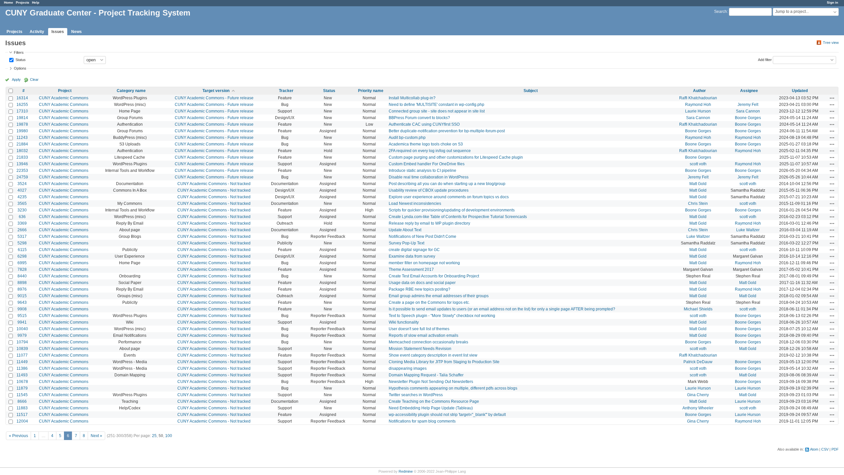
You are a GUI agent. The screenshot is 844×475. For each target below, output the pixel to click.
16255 (22, 104)
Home (8, 2)
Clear (34, 79)
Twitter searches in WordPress (416, 395)
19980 (22, 131)
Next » (96, 435)
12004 (22, 421)
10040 (22, 329)
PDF (835, 449)
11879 (22, 388)
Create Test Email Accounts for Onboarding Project (434, 276)
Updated (800, 90)
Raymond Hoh (698, 104)
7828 (22, 269)
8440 (22, 276)
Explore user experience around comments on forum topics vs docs (449, 197)
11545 (22, 395)
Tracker (286, 90)
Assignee (749, 90)
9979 (22, 335)
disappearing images (408, 368)
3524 (22, 183)
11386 (22, 368)
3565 (22, 203)
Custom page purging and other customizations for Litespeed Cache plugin (456, 157)
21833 (22, 157)
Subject (531, 90)
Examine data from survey (412, 256)
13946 (22, 164)
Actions (832, 98)
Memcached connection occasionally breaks (428, 342)
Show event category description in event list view (433, 355)
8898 (22, 282)
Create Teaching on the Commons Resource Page (434, 401)
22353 (22, 170)
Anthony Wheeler (697, 408)
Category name (131, 90)
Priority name (370, 90)
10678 (22, 381)
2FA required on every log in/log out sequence (430, 150)
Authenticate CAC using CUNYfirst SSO (424, 124)
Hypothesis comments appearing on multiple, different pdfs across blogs (453, 388)
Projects (22, 2)
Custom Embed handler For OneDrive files (427, 164)
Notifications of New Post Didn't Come (422, 236)
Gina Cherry (698, 395)
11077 (22, 355)
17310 (22, 111)
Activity (37, 31)
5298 (22, 243)
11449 (22, 362)
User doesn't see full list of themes (419, 329)
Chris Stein (698, 203)
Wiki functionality (404, 322)
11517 (22, 414)
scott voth (698, 164)
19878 (22, 124)
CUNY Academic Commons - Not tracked (214, 183)
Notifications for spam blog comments (422, 421)
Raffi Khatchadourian (698, 98)
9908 (22, 309)
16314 (22, 98)
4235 (22, 197)
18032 (22, 150)
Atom (814, 449)
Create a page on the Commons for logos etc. (429, 302)
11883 (22, 408)
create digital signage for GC (414, 249)
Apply (16, 79)
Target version (215, 90)
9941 (22, 322)
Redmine (406, 471)
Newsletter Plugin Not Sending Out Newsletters (431, 381)
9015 (22, 296)
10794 (22, 342)
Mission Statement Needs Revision (420, 348)
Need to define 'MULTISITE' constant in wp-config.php (436, 104)
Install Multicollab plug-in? (412, 98)
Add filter (765, 59)
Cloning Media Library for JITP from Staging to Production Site (444, 362)
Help (35, 2)
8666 (22, 401)
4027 (22, 190)
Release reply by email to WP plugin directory (429, 223)
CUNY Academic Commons (63, 98)
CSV (825, 449)
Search (720, 11)
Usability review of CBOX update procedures (428, 190)
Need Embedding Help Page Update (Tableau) (431, 408)
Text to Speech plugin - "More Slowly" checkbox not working (442, 315)
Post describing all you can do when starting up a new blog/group (447, 183)
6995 (22, 263)
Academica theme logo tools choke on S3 (426, 144)
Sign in (832, 2)
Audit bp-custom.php (407, 137)
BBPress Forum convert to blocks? (419, 117)
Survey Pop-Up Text (406, 243)
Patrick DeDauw (697, 362)
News (76, 31)
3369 (22, 223)
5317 (22, 236)
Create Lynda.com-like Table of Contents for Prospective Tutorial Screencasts (458, 216)
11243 (22, 137)
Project (65, 90)
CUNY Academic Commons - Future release (214, 98)
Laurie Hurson (698, 111)
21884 (22, 144)
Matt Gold (698, 183)
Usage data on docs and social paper (422, 282)
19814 (22, 117)
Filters (19, 52)
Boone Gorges (748, 117)
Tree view (831, 43)
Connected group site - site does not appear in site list (437, 111)
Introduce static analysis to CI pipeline (422, 170)
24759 (22, 177)
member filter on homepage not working (424, 263)
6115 (22, 249)
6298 (22, 256)
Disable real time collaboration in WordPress (428, 177)
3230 (22, 210)
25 (154, 435)
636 (22, 216)
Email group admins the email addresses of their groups (439, 296)
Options (20, 68)
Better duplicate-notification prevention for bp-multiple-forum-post (447, 131)
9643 (22, 302)
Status (20, 59)
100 (168, 435)
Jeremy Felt (748, 104)
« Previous (18, 435)
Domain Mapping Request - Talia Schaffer (426, 375)
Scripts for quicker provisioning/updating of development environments (452, 210)
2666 (22, 230)
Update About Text (405, 230)
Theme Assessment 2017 (411, 269)
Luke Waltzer (748, 230)
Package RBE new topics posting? (419, 289)
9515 (22, 315)
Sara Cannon (748, 111)
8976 (22, 289)
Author (699, 90)
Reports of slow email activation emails (423, 335)
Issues (57, 31)
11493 (22, 375)
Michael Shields (698, 309)
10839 (22, 348)
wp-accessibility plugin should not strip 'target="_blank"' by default (447, 414)
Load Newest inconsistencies (415, 203)
